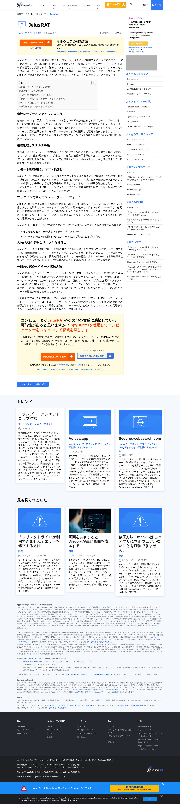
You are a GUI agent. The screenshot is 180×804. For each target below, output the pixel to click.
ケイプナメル (132, 122)
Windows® (63, 365)
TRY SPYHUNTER (134, 788)
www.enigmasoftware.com (32, 661)
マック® (78, 365)
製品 (54, 5)
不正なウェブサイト (43, 424)
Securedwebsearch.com (140, 438)
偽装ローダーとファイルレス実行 (35, 87)
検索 (131, 4)
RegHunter (81, 737)
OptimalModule (133, 195)
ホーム (43, 5)
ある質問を (156, 626)
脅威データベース (25, 14)
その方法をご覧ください (57, 708)
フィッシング (25, 424)
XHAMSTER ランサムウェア (139, 89)
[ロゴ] (25, 5)
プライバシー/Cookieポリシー (69, 705)
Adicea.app (78, 438)
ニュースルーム (114, 726)
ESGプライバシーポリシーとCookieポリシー (149, 741)
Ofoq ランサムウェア (136, 144)
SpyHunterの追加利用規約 (86, 760)
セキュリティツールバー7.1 (138, 117)
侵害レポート (113, 742)
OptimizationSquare (135, 189)
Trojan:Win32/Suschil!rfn (137, 107)
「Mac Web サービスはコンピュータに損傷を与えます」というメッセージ (144, 178)
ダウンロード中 (136, 43)
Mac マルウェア (76, 444)
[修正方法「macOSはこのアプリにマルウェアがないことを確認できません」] (140, 520)
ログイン (158, 5)
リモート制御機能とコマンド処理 (35, 95)
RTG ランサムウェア (136, 154)
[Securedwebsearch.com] (140, 422)
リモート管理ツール (37, 33)
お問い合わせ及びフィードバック (120, 737)
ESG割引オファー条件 (146, 749)
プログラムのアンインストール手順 (38, 760)
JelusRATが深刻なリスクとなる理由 (36, 102)
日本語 (143, 5)
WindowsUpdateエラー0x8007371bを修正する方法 (144, 278)
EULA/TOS (141, 639)
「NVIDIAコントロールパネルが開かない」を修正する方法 (143, 228)
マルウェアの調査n (69, 5)
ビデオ (49, 733)
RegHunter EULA (144, 730)
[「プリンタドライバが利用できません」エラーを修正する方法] (39, 520)
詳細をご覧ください (69, 800)
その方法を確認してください (100, 642)
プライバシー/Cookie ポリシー (96, 692)
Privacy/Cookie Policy (108, 51)
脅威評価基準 (137, 705)
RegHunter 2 (22, 733)
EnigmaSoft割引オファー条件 (149, 746)
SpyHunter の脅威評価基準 (64, 760)
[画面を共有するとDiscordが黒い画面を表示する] (90, 520)
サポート (87, 5)
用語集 (49, 737)
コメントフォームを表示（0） (33, 384)
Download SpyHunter (54, 357)
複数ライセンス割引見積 (113, 5)
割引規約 (40, 642)
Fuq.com (130, 84)
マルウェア (41, 14)
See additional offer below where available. (73, 51)
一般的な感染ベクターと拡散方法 (35, 106)
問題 (20, 551)
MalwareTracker (53, 730)
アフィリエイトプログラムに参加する (120, 731)
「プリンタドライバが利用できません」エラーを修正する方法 (143, 213)
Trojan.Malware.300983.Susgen (140, 127)
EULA (93, 51)
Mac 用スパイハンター (86, 730)
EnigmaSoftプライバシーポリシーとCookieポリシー (150, 734)
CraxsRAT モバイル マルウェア (140, 94)
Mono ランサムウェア (136, 159)
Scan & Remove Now (32, 42)
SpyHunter (21, 726)
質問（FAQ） (126, 705)
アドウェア (91, 444)
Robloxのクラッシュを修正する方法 (142, 262)
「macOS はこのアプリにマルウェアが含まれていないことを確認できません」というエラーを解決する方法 (144, 269)
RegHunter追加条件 (105, 760)
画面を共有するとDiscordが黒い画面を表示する (144, 221)
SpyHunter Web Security (26, 730)
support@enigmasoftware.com (76, 674)
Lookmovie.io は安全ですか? (138, 234)
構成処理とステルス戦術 (30, 91)
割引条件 (116, 692)
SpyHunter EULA (144, 726)
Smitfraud (131, 112)
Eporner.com (132, 79)
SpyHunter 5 (82, 726)
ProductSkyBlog (133, 185)
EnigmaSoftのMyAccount (103, 674)
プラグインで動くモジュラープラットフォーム (41, 98)
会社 (98, 5)
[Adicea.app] (90, 422)
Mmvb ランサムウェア (136, 140)
